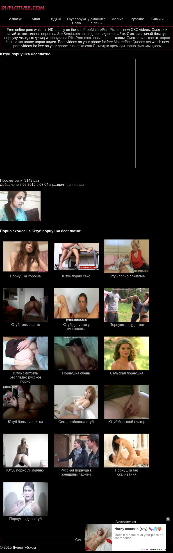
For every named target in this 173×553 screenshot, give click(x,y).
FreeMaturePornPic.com (102, 30)
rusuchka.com (81, 46)
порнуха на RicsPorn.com (70, 38)
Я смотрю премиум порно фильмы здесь (127, 46)
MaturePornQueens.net (132, 42)
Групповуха (74, 184)
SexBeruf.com (68, 34)
